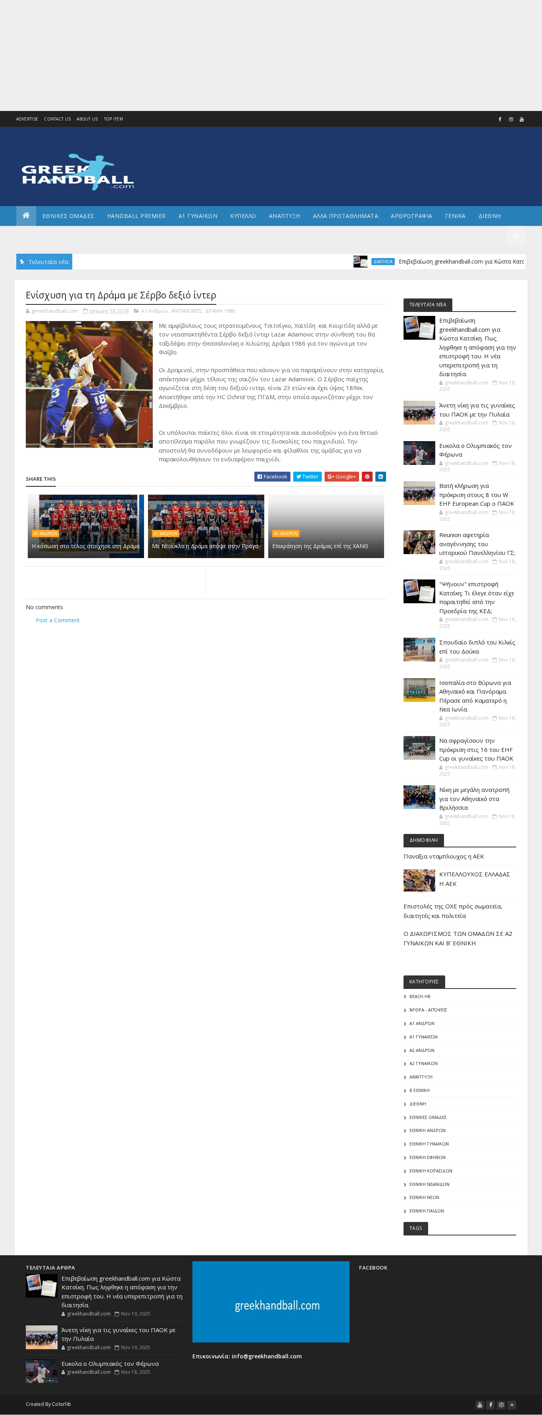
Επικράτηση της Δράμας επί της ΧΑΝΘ (320, 546)
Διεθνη (490, 216)
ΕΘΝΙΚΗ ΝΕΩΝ (424, 1197)
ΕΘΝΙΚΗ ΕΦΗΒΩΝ (427, 1157)
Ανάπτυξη (420, 1077)
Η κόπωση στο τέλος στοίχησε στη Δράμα (86, 546)
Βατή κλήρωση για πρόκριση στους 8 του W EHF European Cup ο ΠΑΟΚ (476, 494)
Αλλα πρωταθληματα (346, 216)
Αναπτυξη (284, 216)
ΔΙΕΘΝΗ (417, 1104)
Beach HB (420, 996)
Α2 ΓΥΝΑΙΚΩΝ (423, 1063)
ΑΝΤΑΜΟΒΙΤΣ (186, 310)
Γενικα (455, 216)
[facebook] (500, 119)
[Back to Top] (511, 1405)
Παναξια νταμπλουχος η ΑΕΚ (444, 856)
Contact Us (57, 119)
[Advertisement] (238, 55)
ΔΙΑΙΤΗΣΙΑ (362, 261)
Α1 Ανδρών (154, 310)
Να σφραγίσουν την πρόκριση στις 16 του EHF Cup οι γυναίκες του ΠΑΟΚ (476, 749)
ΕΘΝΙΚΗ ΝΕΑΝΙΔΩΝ (429, 1184)
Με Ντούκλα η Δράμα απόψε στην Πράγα (205, 546)
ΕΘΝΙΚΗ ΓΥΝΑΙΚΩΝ (429, 1144)
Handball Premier (136, 216)
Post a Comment (58, 620)
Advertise (27, 119)
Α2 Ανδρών (421, 1050)
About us (87, 119)
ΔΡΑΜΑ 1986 (220, 310)
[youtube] (521, 119)
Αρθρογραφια (411, 216)
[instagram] (511, 119)
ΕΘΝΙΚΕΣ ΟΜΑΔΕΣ (68, 216)
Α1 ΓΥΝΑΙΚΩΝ (198, 216)
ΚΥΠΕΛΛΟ (243, 216)
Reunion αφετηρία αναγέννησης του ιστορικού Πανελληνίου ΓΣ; (477, 543)
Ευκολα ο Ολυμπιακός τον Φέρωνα (110, 1363)
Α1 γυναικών (423, 1037)
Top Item (113, 119)
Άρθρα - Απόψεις (428, 1010)
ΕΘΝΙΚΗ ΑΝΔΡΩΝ (427, 1130)
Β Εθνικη (419, 1090)
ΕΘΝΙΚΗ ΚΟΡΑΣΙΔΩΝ (430, 1171)
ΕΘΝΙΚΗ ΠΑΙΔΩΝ (426, 1211)
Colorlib (61, 1404)
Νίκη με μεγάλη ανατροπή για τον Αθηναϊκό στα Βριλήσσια (474, 798)
